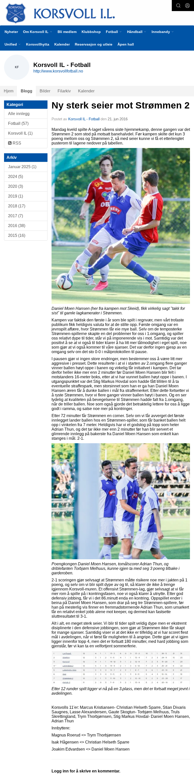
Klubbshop (91, 32)
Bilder (45, 91)
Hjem (8, 91)
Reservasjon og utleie (93, 44)
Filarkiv (64, 91)
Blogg (26, 91)
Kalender (62, 44)
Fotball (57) (18, 123)
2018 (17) (16, 206)
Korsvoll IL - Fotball (84, 119)
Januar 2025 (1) (22, 167)
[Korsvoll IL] (97, 13)
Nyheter (11, 32)
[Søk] (178, 5)
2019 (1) (15, 196)
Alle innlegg (19, 114)
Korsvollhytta (37, 44)
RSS (16, 143)
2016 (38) (16, 226)
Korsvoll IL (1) (20, 133)
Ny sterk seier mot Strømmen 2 (121, 105)
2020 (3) (15, 186)
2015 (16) (16, 235)
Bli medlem (67, 32)
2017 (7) (15, 216)
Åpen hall (125, 44)
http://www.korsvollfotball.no (58, 71)
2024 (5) (15, 176)
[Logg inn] (187, 5)
